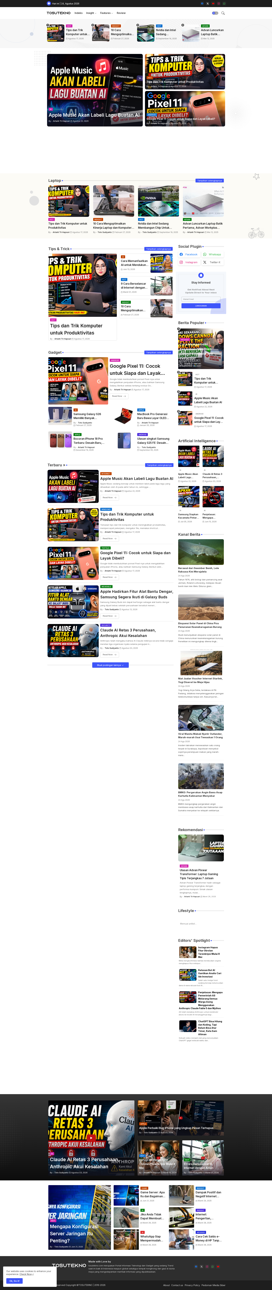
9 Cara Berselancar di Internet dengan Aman (133, 286)
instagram (191, 262)
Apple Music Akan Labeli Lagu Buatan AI (136, 478)
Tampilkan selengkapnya (209, 180)
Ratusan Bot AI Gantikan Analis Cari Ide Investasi (209, 973)
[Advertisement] (136, 151)
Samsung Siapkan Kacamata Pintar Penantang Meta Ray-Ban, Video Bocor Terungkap (188, 516)
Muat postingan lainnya (109, 665)
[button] (215, 13)
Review (121, 13)
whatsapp (215, 254)
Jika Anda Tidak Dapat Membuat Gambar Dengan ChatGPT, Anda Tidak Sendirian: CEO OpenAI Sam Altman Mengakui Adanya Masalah (151, 1217)
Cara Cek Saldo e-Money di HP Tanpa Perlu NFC (208, 1239)
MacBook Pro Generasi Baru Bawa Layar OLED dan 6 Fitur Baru (152, 416)
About (166, 1285)
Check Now (26, 1274)
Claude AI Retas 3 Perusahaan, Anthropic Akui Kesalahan (128, 633)
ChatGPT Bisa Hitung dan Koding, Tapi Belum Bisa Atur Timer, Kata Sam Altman (210, 1027)
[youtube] (213, 4)
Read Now (117, 396)
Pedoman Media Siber (213, 1285)
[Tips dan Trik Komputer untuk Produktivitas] (185, 379)
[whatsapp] (224, 4)
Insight (90, 13)
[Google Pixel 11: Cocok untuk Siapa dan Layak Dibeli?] (185, 418)
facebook (191, 254)
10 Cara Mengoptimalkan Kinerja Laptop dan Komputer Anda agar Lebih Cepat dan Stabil (122, 32)
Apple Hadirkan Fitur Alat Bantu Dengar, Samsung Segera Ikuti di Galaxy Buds (136, 594)
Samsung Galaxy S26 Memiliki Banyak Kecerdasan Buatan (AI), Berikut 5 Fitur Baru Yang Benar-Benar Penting (89, 416)
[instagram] (219, 4)
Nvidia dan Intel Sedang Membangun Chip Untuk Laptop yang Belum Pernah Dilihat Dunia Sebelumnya (167, 32)
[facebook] (202, 4)
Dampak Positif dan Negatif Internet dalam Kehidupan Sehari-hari (208, 1195)
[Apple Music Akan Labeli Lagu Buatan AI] (185, 398)
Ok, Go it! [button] (14, 1281)
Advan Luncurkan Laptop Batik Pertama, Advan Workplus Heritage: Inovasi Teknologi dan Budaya (212, 32)
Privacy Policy (192, 1285)
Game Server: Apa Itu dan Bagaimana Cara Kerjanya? (152, 1195)
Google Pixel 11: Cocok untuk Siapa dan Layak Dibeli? (135, 370)
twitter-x (215, 262)
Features (105, 13)
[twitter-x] (208, 4)
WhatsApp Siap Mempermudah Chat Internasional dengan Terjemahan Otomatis (152, 1239)
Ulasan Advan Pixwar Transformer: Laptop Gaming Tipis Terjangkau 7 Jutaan (199, 874)
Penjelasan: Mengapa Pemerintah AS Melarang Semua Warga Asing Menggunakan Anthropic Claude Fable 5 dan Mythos (212, 516)
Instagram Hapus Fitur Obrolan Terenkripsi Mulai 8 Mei (209, 952)
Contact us (177, 1285)
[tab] (78, 13)
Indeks (78, 13)
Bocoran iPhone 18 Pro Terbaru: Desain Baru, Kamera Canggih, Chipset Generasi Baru (90, 441)
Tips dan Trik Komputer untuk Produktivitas (76, 32)
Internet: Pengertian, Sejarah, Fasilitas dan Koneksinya (207, 1217)
